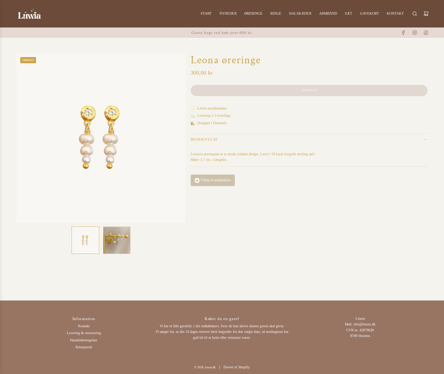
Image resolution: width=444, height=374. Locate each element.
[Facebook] (403, 32)
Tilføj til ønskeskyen (216, 180)
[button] (20, 138)
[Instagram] (414, 32)
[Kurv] (426, 13)
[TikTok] (426, 32)
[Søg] (414, 13)
